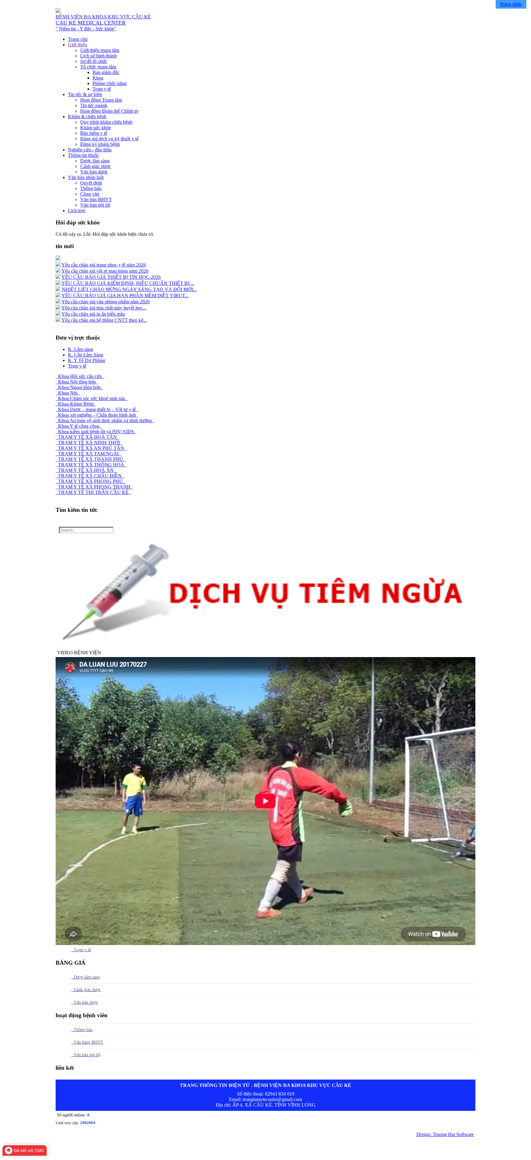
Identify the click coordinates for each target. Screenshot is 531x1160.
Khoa (97, 77)
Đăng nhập (511, 4)
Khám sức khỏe (95, 127)
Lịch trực (77, 210)
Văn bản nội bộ (95, 205)
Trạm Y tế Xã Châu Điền (90, 475)
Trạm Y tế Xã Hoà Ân (86, 470)
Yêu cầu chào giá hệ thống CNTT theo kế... (104, 320)
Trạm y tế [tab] (77, 365)
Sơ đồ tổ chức (93, 61)
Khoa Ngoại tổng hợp (79, 387)
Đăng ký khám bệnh (100, 144)
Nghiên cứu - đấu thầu (90, 149)
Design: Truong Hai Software (445, 1134)
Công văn (89, 194)
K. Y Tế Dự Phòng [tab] (86, 360)
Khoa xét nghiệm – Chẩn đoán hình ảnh (97, 415)
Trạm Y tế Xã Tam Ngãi (88, 453)
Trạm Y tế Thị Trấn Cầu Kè (93, 492)
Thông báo (90, 188)
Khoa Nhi (68, 392)
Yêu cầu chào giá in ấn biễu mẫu (93, 314)
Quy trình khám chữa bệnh (106, 122)
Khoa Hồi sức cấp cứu (80, 376)
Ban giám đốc (106, 72)
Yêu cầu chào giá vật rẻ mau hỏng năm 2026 (104, 271)
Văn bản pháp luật (86, 177)
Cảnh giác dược (95, 166)
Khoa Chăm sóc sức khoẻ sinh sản (92, 398)
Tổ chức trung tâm (98, 66)
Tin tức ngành (93, 105)
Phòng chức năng (109, 83)
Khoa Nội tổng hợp (77, 381)
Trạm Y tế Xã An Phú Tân (91, 448)
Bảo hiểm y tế (93, 133)
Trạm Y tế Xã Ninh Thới (89, 442)
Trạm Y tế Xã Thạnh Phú (91, 459)
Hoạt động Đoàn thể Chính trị (109, 111)
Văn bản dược (94, 171)
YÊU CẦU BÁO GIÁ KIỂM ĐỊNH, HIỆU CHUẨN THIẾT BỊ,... (127, 283)
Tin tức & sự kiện (85, 94)
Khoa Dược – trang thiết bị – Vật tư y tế (97, 409)
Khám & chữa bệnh (87, 116)
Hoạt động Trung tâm (101, 100)
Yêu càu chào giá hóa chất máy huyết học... (103, 307)
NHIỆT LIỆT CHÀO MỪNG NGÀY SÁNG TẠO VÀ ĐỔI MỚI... (129, 289)
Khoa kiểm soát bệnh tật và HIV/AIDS (96, 431)
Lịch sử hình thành (98, 55)
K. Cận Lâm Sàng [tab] (85, 354)
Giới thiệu (77, 44)
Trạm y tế (101, 88)
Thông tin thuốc (83, 155)
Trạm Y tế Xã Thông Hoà (91, 464)
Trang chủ (78, 39)
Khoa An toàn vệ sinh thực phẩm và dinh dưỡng (105, 420)
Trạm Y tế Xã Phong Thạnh (94, 486)
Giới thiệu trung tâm (99, 50)
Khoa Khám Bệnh (76, 404)
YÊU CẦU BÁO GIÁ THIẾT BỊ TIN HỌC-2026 (111, 277)
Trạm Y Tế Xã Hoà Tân (87, 437)
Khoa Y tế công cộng (79, 426)
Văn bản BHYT (96, 199)
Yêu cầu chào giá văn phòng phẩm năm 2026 (105, 301)
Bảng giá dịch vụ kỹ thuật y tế (109, 138)
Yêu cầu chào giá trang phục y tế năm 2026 (103, 264)
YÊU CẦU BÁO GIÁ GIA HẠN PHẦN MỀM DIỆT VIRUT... (125, 295)
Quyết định (91, 182)
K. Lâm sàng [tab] (80, 349)
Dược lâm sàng (95, 160)
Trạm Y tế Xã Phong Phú (90, 481)
